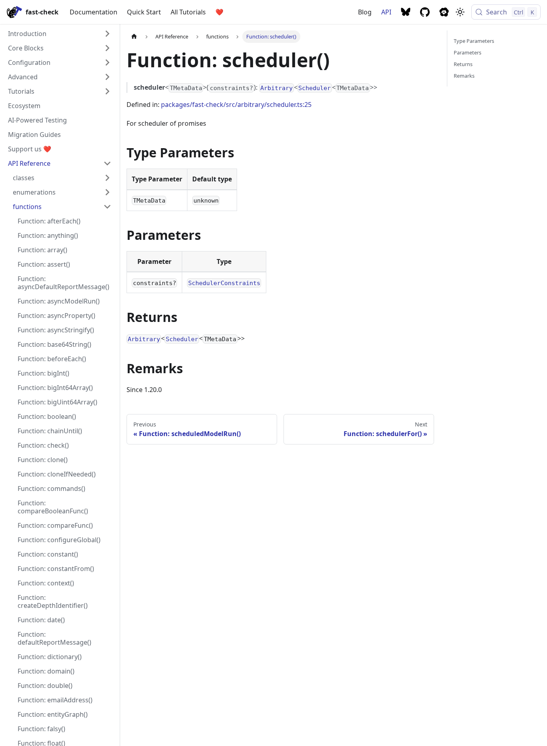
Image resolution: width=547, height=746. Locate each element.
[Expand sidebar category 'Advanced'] (107, 76)
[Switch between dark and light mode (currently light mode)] (460, 12)
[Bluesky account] (405, 12)
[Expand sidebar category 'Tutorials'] (107, 91)
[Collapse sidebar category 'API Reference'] (107, 163)
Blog (365, 12)
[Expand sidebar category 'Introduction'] (107, 33)
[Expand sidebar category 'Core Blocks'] (107, 48)
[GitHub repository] (424, 12)
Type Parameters (474, 40)
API (386, 12)
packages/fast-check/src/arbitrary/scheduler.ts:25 (236, 104)
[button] (62, 177)
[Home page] (134, 36)
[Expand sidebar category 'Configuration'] (107, 62)
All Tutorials (188, 12)
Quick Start (144, 12)
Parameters (467, 52)
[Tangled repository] (444, 12)
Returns (463, 64)
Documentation (93, 12)
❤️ (219, 12)
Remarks (464, 75)
